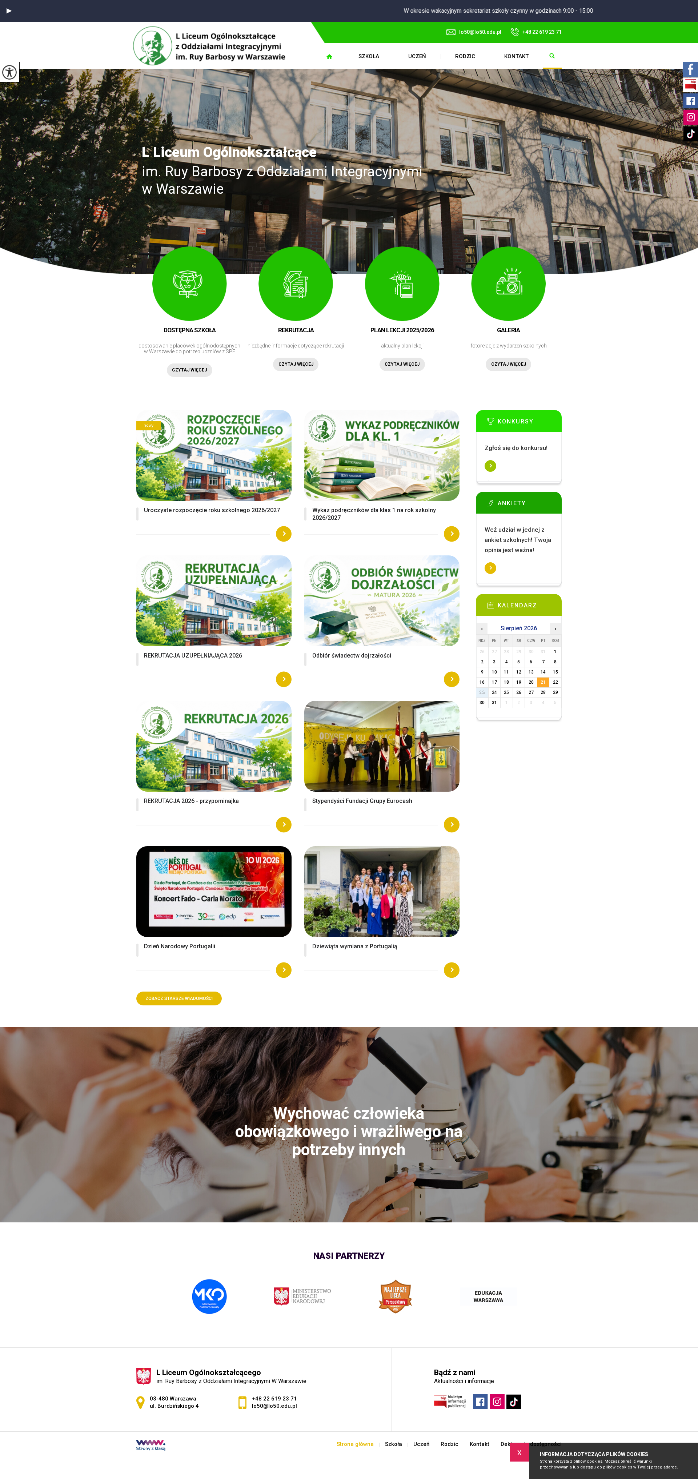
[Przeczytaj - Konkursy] (530, 423)
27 (531, 692)
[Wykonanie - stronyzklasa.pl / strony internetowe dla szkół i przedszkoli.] (150, 1446)
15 (555, 672)
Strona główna (329, 56)
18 (506, 682)
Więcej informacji (490, 466)
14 (543, 672)
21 (543, 682)
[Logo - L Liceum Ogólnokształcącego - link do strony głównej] (213, 46)
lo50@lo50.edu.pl (480, 32)
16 (482, 682)
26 (518, 692)
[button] (9, 11)
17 (494, 682)
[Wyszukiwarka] (552, 56)
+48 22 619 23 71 (542, 32)
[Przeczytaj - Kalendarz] (530, 607)
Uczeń (417, 56)
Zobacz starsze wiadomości (179, 998)
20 (531, 682)
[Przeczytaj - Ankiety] (530, 505)
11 (506, 672)
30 (482, 702)
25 (506, 692)
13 (531, 672)
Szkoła (368, 56)
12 (518, 672)
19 (518, 682)
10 (494, 672)
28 (543, 692)
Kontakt (516, 56)
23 (482, 692)
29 (555, 692)
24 (494, 692)
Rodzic (465, 56)
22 (555, 682)
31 (494, 702)
